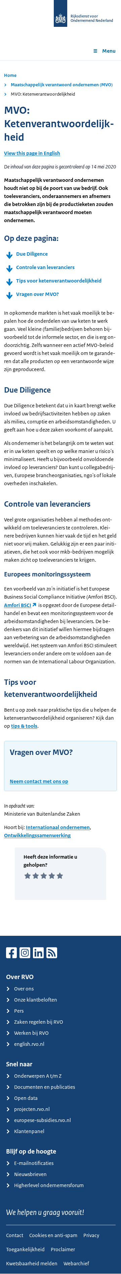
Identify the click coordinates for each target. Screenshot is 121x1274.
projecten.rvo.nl (32, 1109)
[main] (60, 498)
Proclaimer (63, 1249)
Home (10, 75)
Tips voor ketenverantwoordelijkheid (59, 280)
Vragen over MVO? (37, 294)
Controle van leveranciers (45, 267)
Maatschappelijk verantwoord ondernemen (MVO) (62, 85)
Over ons (24, 988)
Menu (109, 51)
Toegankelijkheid (25, 1249)
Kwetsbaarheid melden (31, 1263)
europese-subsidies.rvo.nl (42, 1120)
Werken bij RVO (31, 1033)
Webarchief (76, 1263)
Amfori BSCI (17, 605)
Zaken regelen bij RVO (38, 1022)
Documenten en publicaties (44, 1087)
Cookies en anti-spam (53, 1235)
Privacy (91, 1235)
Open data (26, 1098)
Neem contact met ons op (39, 781)
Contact (14, 1235)
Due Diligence (32, 254)
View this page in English (32, 153)
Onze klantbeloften (35, 1000)
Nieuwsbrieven (30, 1174)
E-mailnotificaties (33, 1163)
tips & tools (24, 726)
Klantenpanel (29, 1131)
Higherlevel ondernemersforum (49, 1185)
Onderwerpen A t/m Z (38, 1076)
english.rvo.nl (29, 1044)
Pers (19, 1011)
